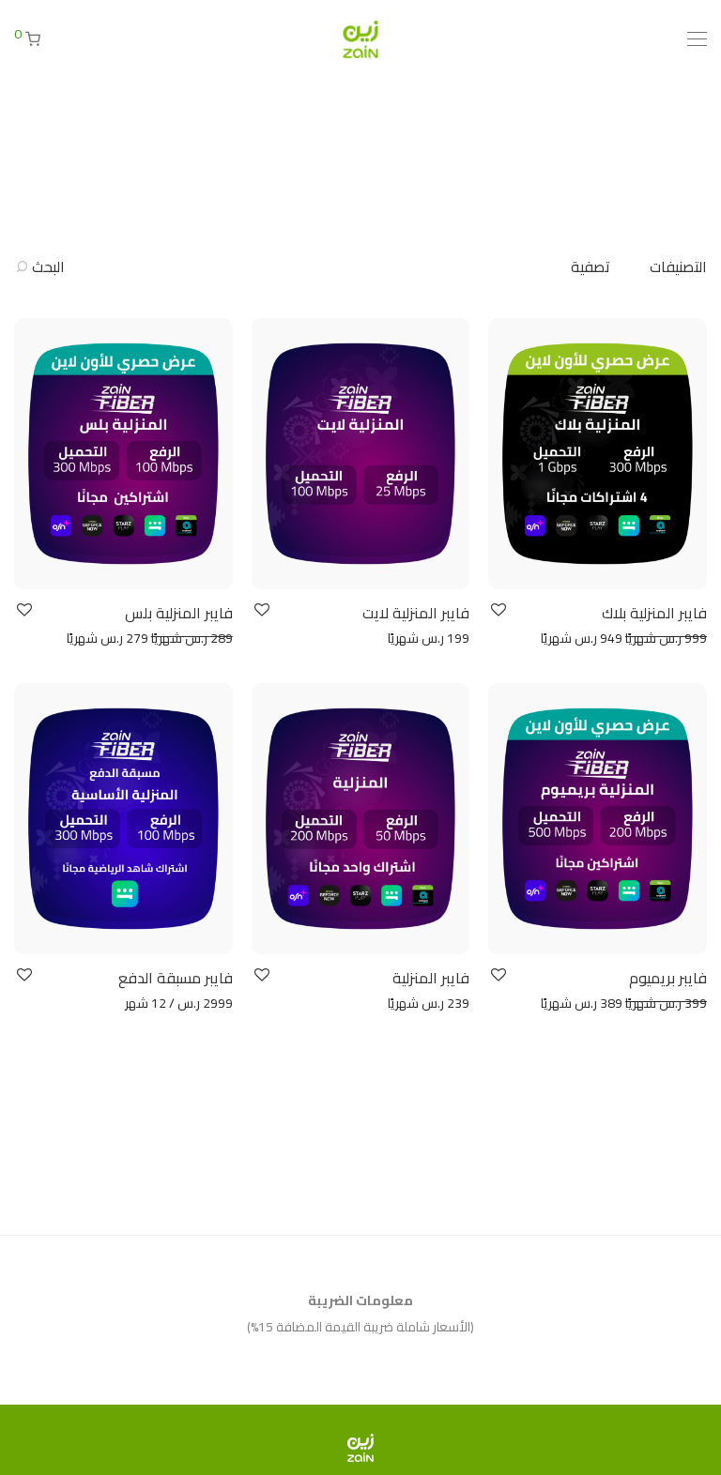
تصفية (590, 266)
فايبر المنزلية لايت (415, 613)
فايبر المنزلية (430, 978)
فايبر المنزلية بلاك (654, 613)
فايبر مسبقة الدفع (175, 978)
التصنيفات (678, 266)
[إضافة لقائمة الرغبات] (497, 610)
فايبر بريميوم (668, 978)
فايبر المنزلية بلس (179, 613)
